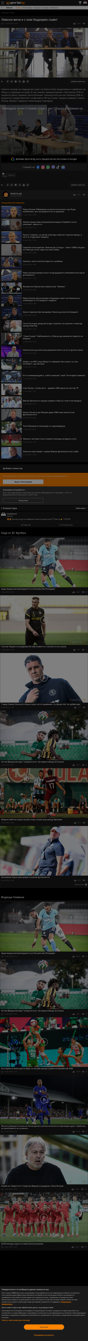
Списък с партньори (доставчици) (16, 1320)
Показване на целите (44, 1335)
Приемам (44, 1327)
